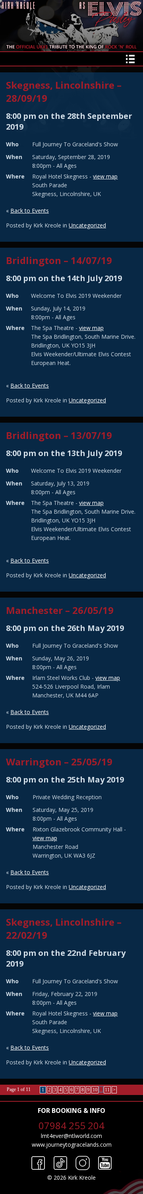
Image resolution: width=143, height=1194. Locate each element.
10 (95, 1090)
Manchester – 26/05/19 (60, 610)
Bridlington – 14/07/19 (59, 260)
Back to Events (29, 210)
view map (105, 176)
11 (107, 1090)
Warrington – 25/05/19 (59, 761)
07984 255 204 (71, 1125)
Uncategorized (87, 225)
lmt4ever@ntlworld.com (71, 1136)
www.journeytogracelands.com (72, 1144)
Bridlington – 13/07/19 (59, 435)
